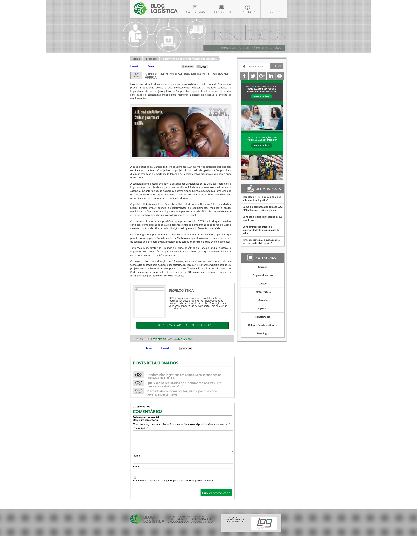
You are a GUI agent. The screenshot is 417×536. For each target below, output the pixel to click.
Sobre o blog (221, 12)
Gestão (263, 283)
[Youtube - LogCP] (279, 78)
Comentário (140, 428)
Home (136, 58)
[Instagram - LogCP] (262, 78)
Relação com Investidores (262, 325)
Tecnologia (263, 333)
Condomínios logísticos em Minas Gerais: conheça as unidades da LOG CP (183, 376)
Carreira (262, 266)
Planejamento (262, 316)
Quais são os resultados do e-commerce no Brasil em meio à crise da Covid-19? (184, 384)
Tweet (151, 66)
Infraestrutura (263, 291)
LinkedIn (135, 66)
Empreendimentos (262, 275)
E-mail (136, 466)
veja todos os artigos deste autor (182, 325)
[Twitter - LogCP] (253, 78)
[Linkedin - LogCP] (271, 78)
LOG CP (274, 12)
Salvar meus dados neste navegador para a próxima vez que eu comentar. (173, 480)
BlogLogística (181, 290)
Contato (248, 12)
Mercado (151, 58)
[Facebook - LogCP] (244, 78)
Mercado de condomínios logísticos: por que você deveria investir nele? (181, 392)
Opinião (262, 308)
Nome (136, 455)
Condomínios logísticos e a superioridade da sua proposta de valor (261, 230)
